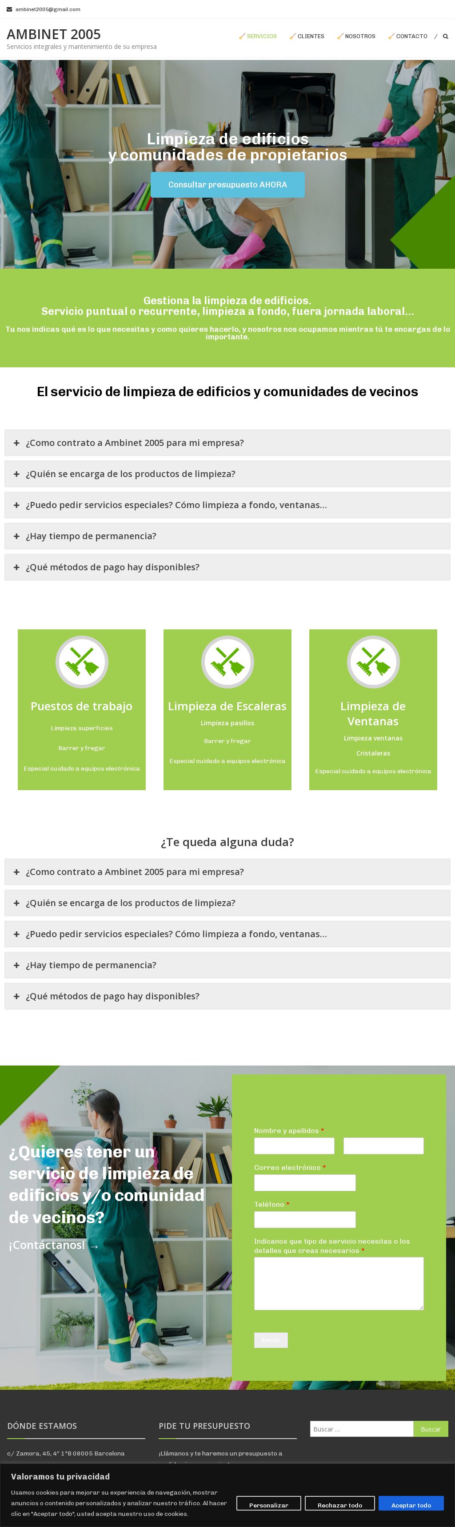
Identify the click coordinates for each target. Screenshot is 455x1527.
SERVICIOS (262, 36)
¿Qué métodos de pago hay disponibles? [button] (113, 567)
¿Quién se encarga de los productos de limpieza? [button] (130, 474)
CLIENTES (311, 36)
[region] (227, 1495)
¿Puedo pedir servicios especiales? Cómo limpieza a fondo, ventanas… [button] (176, 505)
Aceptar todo (411, 1505)
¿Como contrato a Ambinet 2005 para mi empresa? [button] (135, 443)
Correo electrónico (290, 1167)
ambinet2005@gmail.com (48, 9)
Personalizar (268, 1505)
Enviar (271, 1340)
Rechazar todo (340, 1505)
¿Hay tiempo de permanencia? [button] (91, 536)
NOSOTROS (360, 36)
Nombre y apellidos (289, 1130)
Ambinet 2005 (54, 34)
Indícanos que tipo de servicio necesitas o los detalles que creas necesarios (332, 1246)
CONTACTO (411, 36)
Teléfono (272, 1204)
